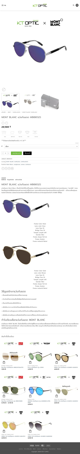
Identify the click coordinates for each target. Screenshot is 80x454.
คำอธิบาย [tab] (3, 179)
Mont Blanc (10, 164)
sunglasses (17, 164)
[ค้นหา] (73, 5)
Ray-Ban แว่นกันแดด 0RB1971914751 (12, 367)
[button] (3, 5)
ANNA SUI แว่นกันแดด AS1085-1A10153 (66, 367)
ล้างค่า (77, 143)
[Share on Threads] (9, 168)
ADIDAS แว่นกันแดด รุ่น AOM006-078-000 (39, 402)
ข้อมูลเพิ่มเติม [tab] (10, 179)
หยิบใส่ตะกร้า (16, 153)
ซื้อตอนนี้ (27, 153)
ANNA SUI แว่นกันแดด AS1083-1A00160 (40, 436)
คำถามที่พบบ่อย (28, 449)
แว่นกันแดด (28, 164)
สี (1, 146)
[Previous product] (6, 123)
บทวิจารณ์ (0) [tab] (18, 179)
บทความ (21, 449)
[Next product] (3, 123)
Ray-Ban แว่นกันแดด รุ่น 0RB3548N (11, 401)
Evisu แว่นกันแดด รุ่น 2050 (36, 367)
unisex (23, 164)
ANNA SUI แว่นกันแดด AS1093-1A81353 (13, 436)
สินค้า (9, 112)
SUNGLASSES (16, 112)
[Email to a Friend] (12, 168)
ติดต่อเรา (59, 449)
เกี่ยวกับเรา (45, 449)
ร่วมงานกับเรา (52, 449)
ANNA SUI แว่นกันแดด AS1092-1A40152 (66, 401)
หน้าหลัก (3, 112)
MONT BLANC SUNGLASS (29, 112)
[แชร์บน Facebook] (3, 168)
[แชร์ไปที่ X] (6, 168)
